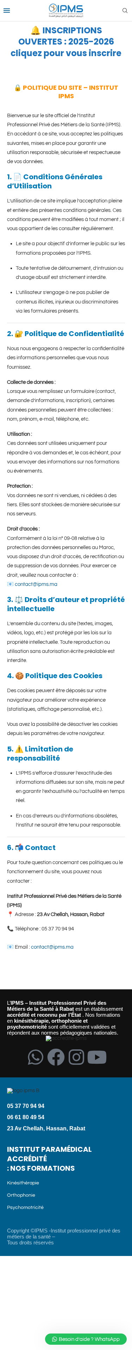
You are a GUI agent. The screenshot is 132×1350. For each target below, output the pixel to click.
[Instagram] (76, 1057)
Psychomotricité (25, 1207)
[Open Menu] (7, 10)
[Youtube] (97, 1057)
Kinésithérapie (23, 1183)
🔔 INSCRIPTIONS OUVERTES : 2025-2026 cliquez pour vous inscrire (66, 42)
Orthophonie (21, 1195)
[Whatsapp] (35, 1057)
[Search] (124, 10)
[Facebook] (56, 1057)
